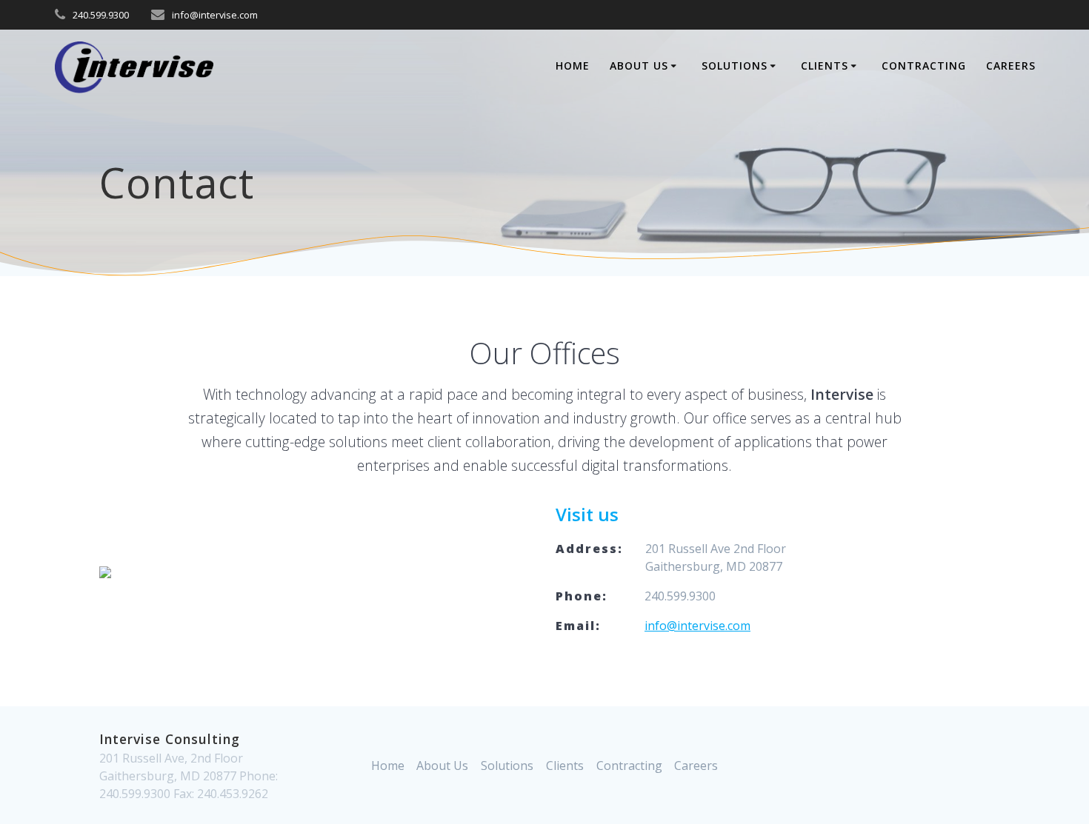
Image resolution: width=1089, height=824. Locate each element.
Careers (1011, 65)
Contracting (924, 65)
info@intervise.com (697, 625)
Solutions (734, 65)
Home (573, 65)
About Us (639, 65)
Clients (824, 65)
